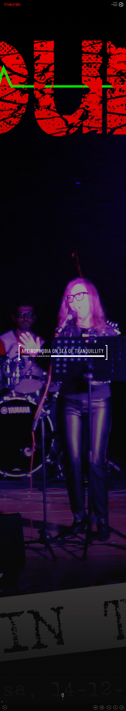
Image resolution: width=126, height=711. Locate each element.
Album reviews (43, 356)
